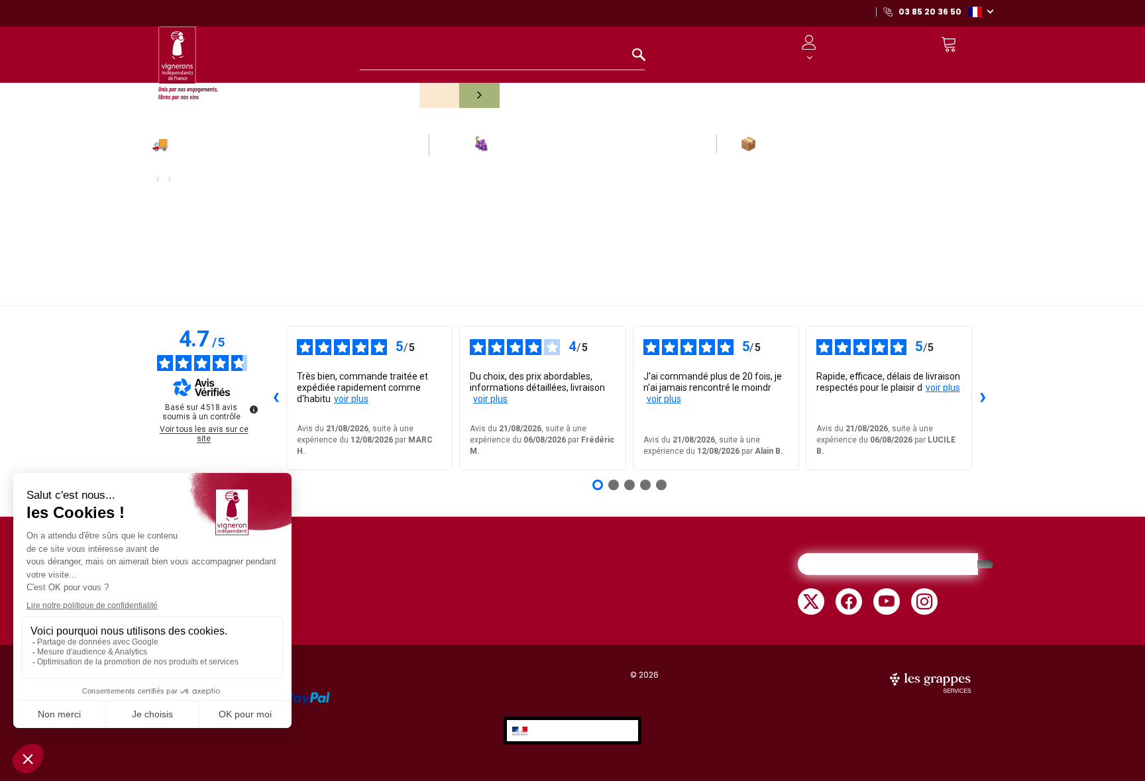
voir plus (351, 398)
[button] (980, 11)
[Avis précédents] (275, 398)
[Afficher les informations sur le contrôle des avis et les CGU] (253, 409)
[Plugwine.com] (931, 681)
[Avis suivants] (982, 398)
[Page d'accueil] (188, 57)
